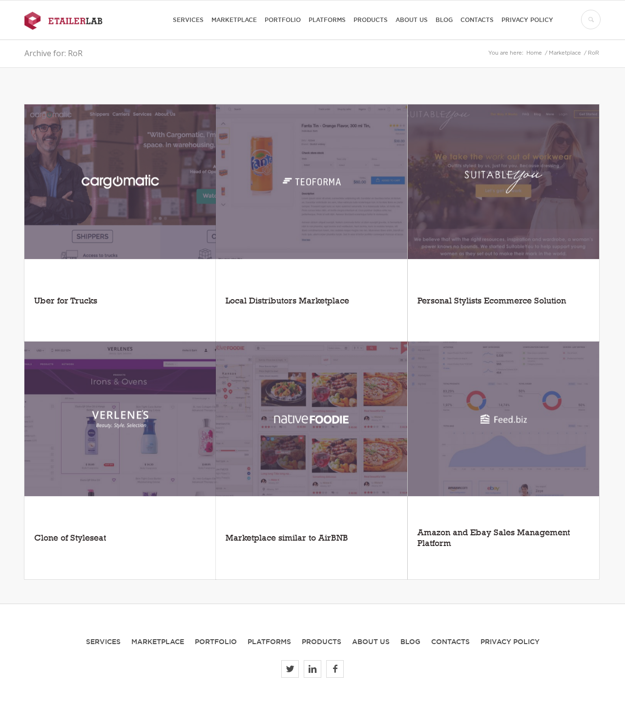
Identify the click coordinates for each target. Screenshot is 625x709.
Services (103, 642)
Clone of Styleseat (70, 537)
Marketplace (565, 53)
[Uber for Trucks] (120, 181)
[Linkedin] (312, 669)
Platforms (269, 642)
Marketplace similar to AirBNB (287, 537)
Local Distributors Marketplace (287, 300)
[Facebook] (335, 669)
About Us (371, 642)
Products (321, 642)
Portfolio (216, 642)
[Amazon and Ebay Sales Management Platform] (503, 419)
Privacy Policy (510, 642)
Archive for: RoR (53, 53)
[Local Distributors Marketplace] (311, 181)
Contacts (450, 642)
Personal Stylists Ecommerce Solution (491, 300)
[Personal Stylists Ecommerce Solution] (503, 181)
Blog (410, 642)
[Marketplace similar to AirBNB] (311, 419)
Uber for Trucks (65, 300)
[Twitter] (290, 669)
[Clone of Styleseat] (120, 419)
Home (534, 53)
